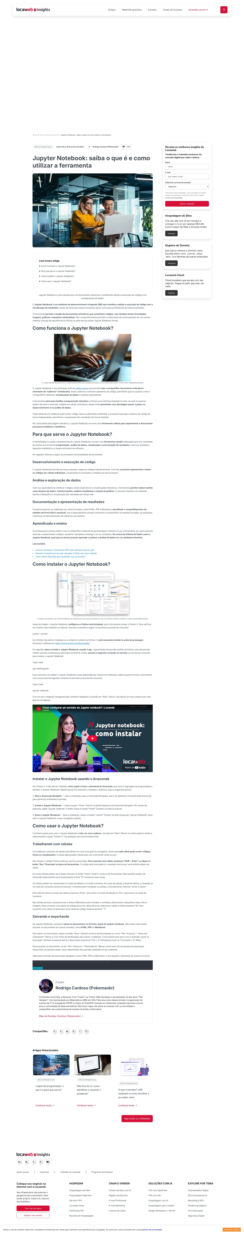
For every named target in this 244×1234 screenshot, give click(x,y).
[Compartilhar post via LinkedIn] (67, 1031)
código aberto (81, 388)
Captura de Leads (117, 1210)
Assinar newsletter (187, 204)
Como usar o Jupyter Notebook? (56, 281)
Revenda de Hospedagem (81, 1215)
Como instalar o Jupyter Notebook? (57, 276)
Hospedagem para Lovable (161, 1205)
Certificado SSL (76, 1210)
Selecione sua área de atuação (178, 182)
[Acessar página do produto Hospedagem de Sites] (187, 225)
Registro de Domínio (118, 1195)
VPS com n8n (154, 1195)
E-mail (167, 172)
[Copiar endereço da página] (79, 1031)
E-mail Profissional (117, 1200)
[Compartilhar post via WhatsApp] (54, 1031)
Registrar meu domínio (33, 1215)
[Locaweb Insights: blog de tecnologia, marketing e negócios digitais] (33, 10)
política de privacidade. (152, 1230)
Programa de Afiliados (102, 1172)
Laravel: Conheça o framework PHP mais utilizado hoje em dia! (64, 550)
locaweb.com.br (197, 10)
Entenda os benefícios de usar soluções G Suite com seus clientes (66, 553)
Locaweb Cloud (76, 1205)
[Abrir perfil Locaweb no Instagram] (26, 1161)
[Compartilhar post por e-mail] (86, 1031)
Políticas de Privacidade (173, 198)
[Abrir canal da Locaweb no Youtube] (47, 1161)
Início (35, 135)
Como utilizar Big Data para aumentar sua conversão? (60, 556)
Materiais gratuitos (132, 10)
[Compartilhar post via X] (73, 1031)
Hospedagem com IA (158, 1200)
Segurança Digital (196, 1215)
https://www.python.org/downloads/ (72, 643)
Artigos (112, 10)
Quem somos (23, 1172)
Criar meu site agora (33, 1208)
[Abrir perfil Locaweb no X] (40, 1161)
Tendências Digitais (197, 1205)
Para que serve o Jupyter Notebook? (58, 271)
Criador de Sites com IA (120, 1190)
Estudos (152, 10)
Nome (167, 162)
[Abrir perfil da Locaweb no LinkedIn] (19, 1161)
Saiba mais (38, 968)
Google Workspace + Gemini (161, 1210)
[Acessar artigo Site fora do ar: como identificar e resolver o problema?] (92, 1082)
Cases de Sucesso (172, 10)
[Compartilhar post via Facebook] (60, 1031)
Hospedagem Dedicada (80, 1195)
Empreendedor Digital (198, 1190)
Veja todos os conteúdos (137, 1118)
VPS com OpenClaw (157, 1190)
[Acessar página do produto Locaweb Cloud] (187, 284)
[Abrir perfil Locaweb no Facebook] (33, 1161)
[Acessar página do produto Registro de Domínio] (187, 255)
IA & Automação (195, 1210)
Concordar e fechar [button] (231, 1230)
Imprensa (44, 1172)
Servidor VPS (75, 1200)
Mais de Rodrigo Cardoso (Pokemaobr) (60, 1016)
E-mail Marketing (117, 1205)
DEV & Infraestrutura (48, 135)
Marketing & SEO (196, 1200)
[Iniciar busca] (223, 9)
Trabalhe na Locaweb (70, 1172)
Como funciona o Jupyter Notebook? (58, 266)
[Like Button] (124, 147)
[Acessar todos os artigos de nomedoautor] (46, 986)
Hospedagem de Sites (79, 1190)
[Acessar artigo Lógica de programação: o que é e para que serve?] (51, 1082)
